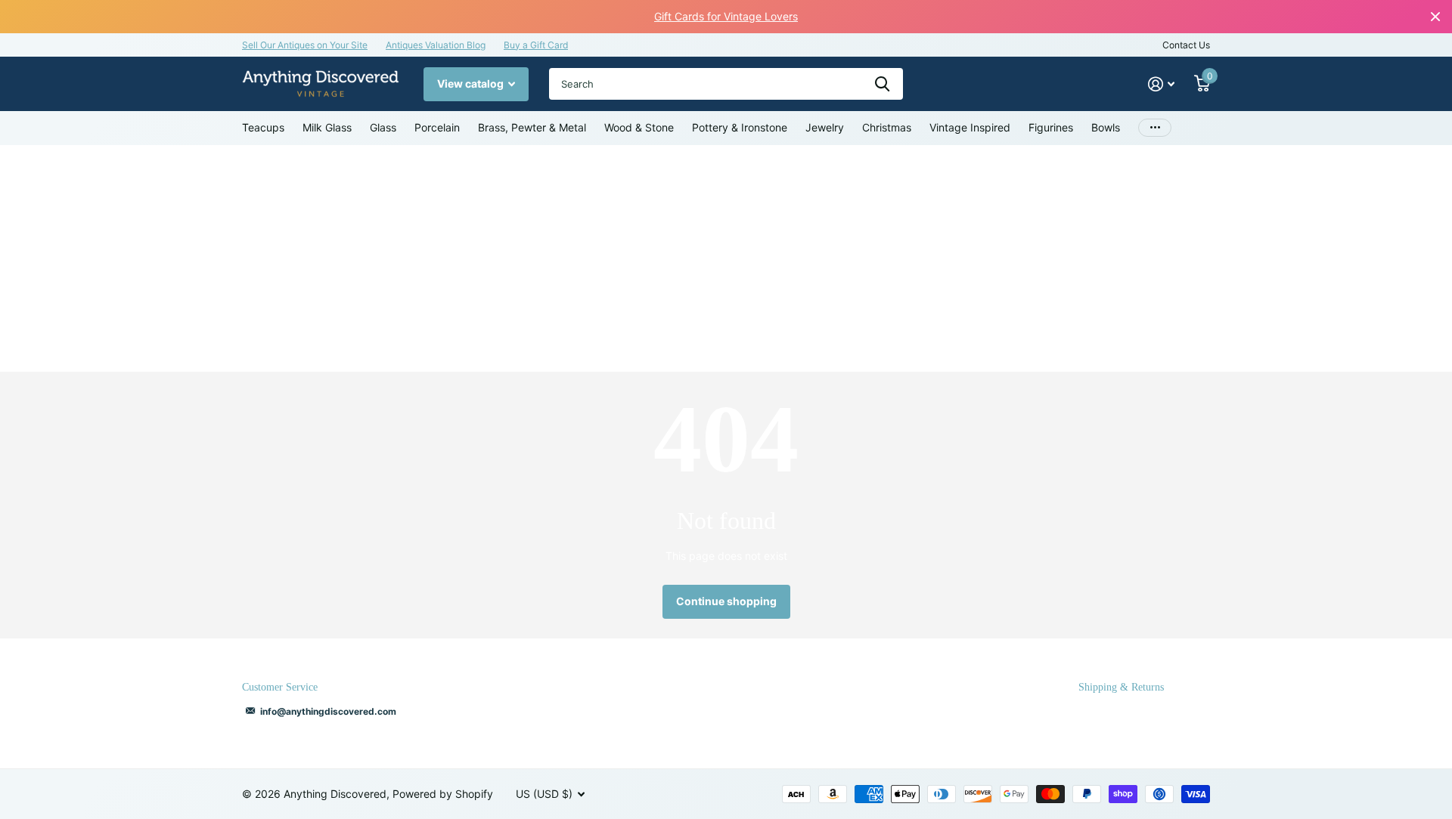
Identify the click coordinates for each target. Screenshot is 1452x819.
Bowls (1105, 127)
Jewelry (824, 127)
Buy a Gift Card (536, 45)
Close (1435, 16)
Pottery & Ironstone (739, 127)
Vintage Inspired (969, 127)
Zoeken (882, 84)
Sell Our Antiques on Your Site (305, 45)
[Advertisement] (726, 258)
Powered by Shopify (442, 793)
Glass (383, 127)
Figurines (1050, 127)
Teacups (263, 127)
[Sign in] (1161, 84)
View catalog (471, 83)
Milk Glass (327, 127)
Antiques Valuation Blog (436, 45)
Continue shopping (726, 601)
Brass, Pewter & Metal (532, 127)
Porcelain (437, 127)
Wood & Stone (639, 127)
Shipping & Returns (1121, 687)
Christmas (886, 127)
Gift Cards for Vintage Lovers (726, 16)
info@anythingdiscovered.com (328, 711)
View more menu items (1154, 128)
